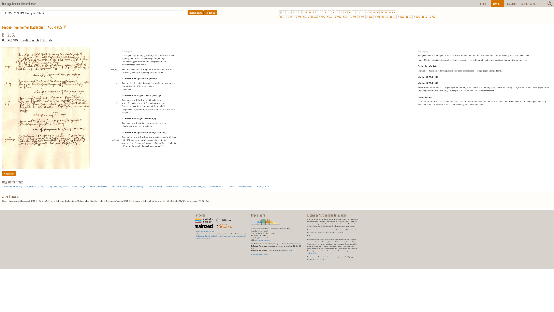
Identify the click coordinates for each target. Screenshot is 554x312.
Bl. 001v (290, 17)
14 (325, 12)
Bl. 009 (409, 17)
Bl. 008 (393, 17)
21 (353, 12)
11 (314, 12)
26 (374, 12)
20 (349, 12)
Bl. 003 (314, 17)
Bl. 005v (353, 17)
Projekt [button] (483, 4)
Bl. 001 (282, 17)
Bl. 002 (298, 17)
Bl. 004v (338, 17)
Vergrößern (9, 174)
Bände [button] (496, 4)
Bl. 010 (424, 17)
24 (365, 12)
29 (386, 12)
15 (329, 12)
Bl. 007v (385, 17)
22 (357, 12)
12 (317, 12)
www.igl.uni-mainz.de (262, 240)
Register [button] (511, 4)
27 (378, 12)
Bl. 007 (377, 17)
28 (382, 12)
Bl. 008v (401, 17)
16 (333, 12)
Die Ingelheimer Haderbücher (19, 3)
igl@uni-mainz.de (262, 238)
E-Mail (289, 250)
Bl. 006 (361, 17)
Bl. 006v (369, 17)
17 (337, 12)
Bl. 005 (345, 17)
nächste (392, 12)
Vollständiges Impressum (259, 254)
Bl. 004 (329, 17)
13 (321, 12)
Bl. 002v (306, 17)
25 (369, 12)
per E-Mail (320, 259)
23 (361, 12)
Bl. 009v (417, 17)
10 (310, 12)
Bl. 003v (322, 17)
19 (345, 12)
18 (341, 12)
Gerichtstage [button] (529, 4)
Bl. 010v (432, 17)
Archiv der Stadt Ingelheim (205, 231)
